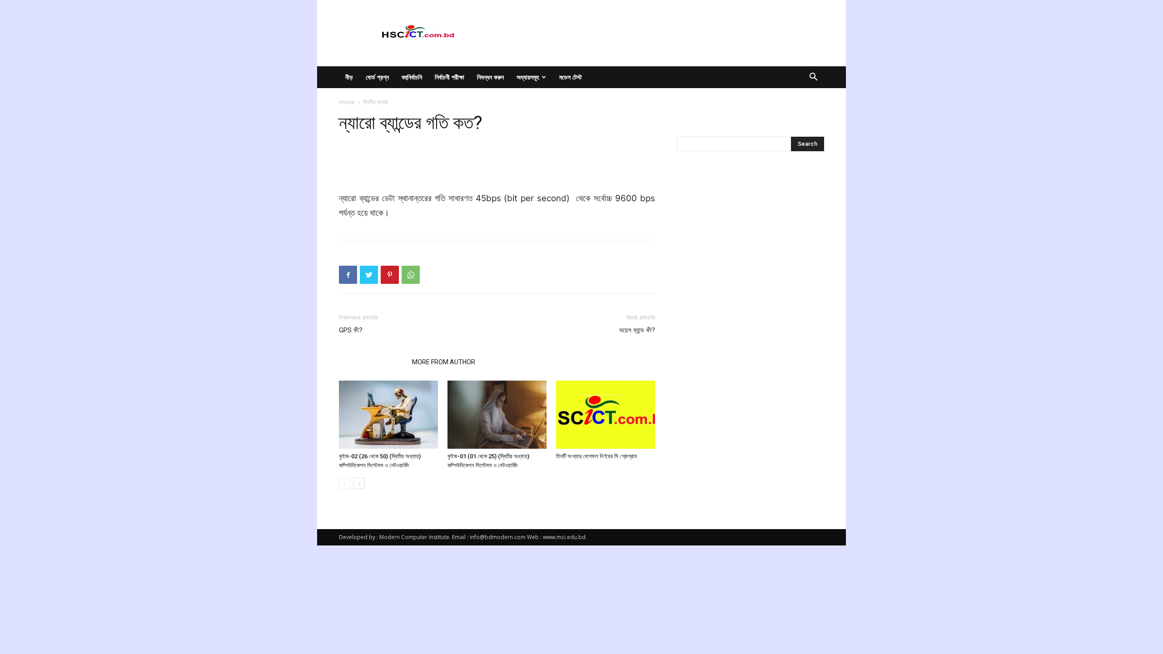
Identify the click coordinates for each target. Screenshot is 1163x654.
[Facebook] (348, 275)
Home (347, 102)
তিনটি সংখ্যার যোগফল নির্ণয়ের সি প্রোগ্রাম (596, 456)
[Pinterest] (390, 275)
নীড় (349, 77)
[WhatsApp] (411, 275)
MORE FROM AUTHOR (443, 362)
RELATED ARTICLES (372, 362)
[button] (813, 78)
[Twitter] (369, 275)
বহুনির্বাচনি (412, 77)
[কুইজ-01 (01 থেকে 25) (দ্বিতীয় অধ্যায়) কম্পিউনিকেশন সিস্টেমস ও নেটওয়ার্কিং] (497, 415)
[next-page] (359, 483)
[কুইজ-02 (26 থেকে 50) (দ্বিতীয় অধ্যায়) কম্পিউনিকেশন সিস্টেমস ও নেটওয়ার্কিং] (388, 415)
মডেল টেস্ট (570, 77)
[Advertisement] (497, 168)
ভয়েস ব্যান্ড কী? (637, 330)
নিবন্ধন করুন (490, 77)
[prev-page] (344, 483)
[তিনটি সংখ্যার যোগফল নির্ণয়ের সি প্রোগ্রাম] (605, 415)
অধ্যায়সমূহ (528, 77)
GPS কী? (351, 330)
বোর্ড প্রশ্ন (377, 77)
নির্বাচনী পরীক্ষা (449, 77)
